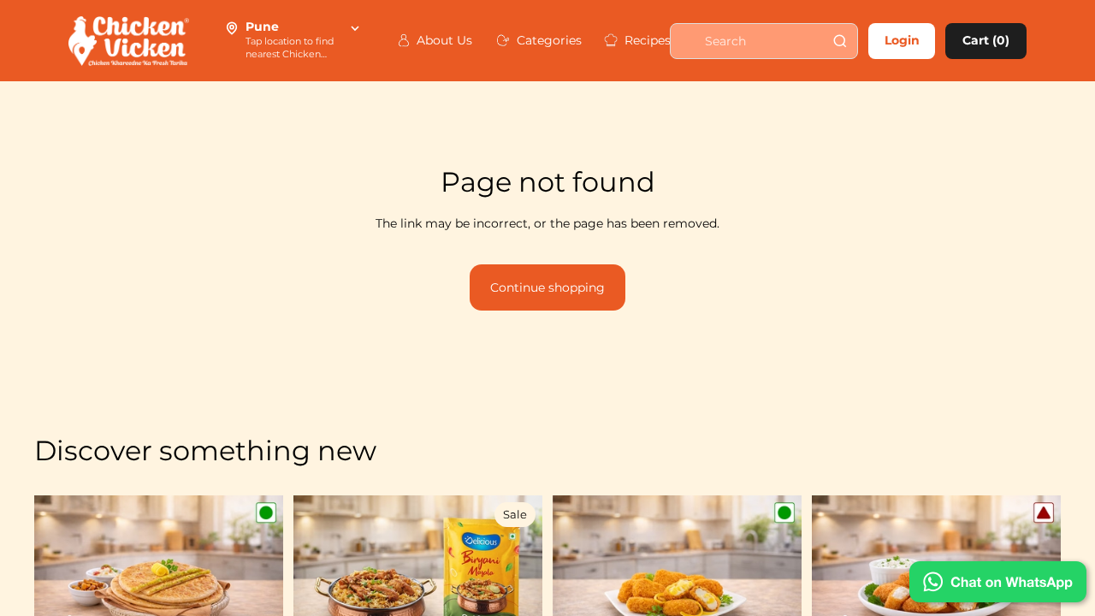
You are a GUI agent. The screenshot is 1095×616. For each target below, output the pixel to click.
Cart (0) (985, 40)
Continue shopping (547, 287)
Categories (542, 40)
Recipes (640, 40)
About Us (438, 40)
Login (902, 40)
